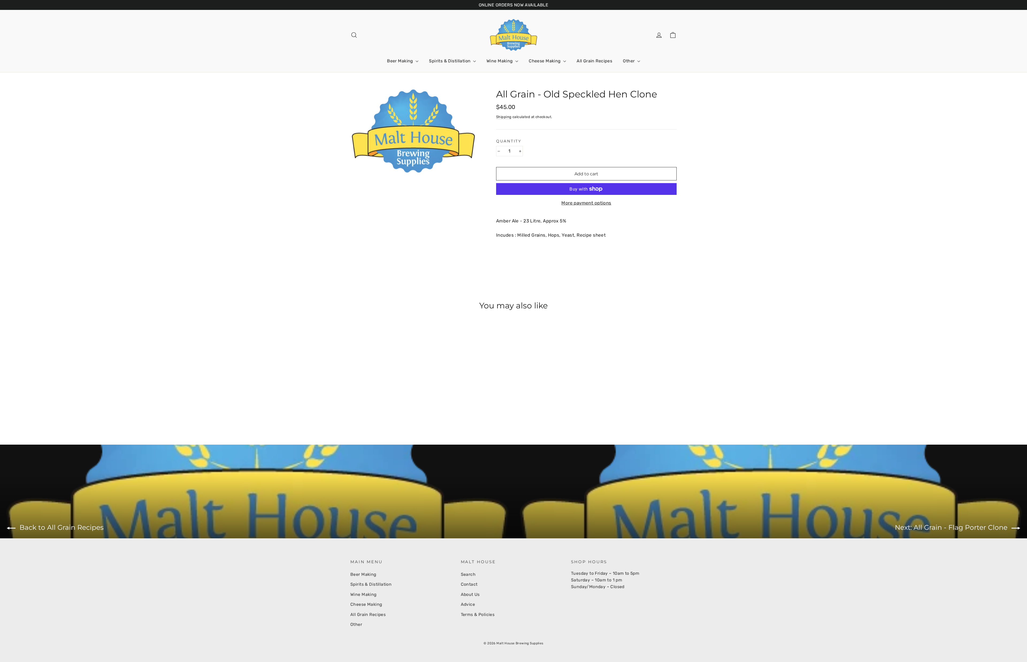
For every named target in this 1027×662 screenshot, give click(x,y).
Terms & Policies (478, 614)
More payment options (586, 203)
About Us (470, 594)
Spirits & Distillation (450, 60)
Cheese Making (545, 60)
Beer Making (400, 60)
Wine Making (500, 60)
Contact (469, 584)
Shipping (503, 117)
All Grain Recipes (594, 60)
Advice (468, 604)
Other (629, 60)
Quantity (509, 141)
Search (468, 574)
